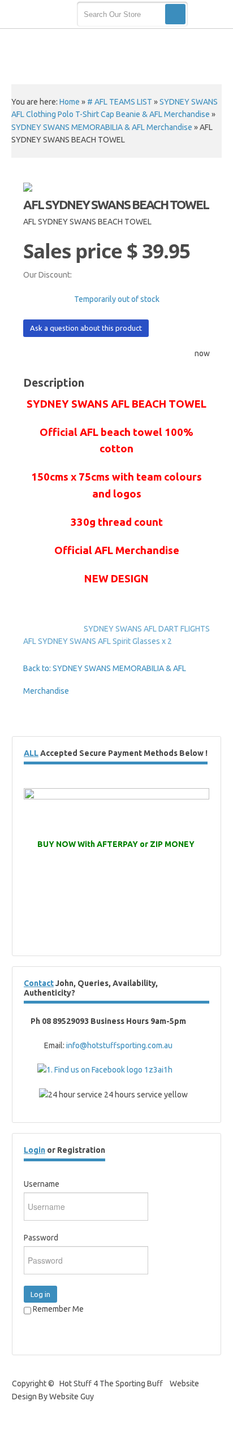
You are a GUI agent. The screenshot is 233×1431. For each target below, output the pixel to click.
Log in (40, 1294)
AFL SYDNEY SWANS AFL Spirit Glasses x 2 (97, 641)
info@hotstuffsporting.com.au (119, 1045)
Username (41, 1183)
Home (69, 101)
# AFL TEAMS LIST (119, 101)
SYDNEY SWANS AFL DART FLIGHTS (147, 628)
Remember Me (57, 1308)
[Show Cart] (209, 14)
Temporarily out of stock (116, 299)
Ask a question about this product (86, 328)
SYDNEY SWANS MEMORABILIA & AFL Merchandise (101, 127)
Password (41, 1237)
